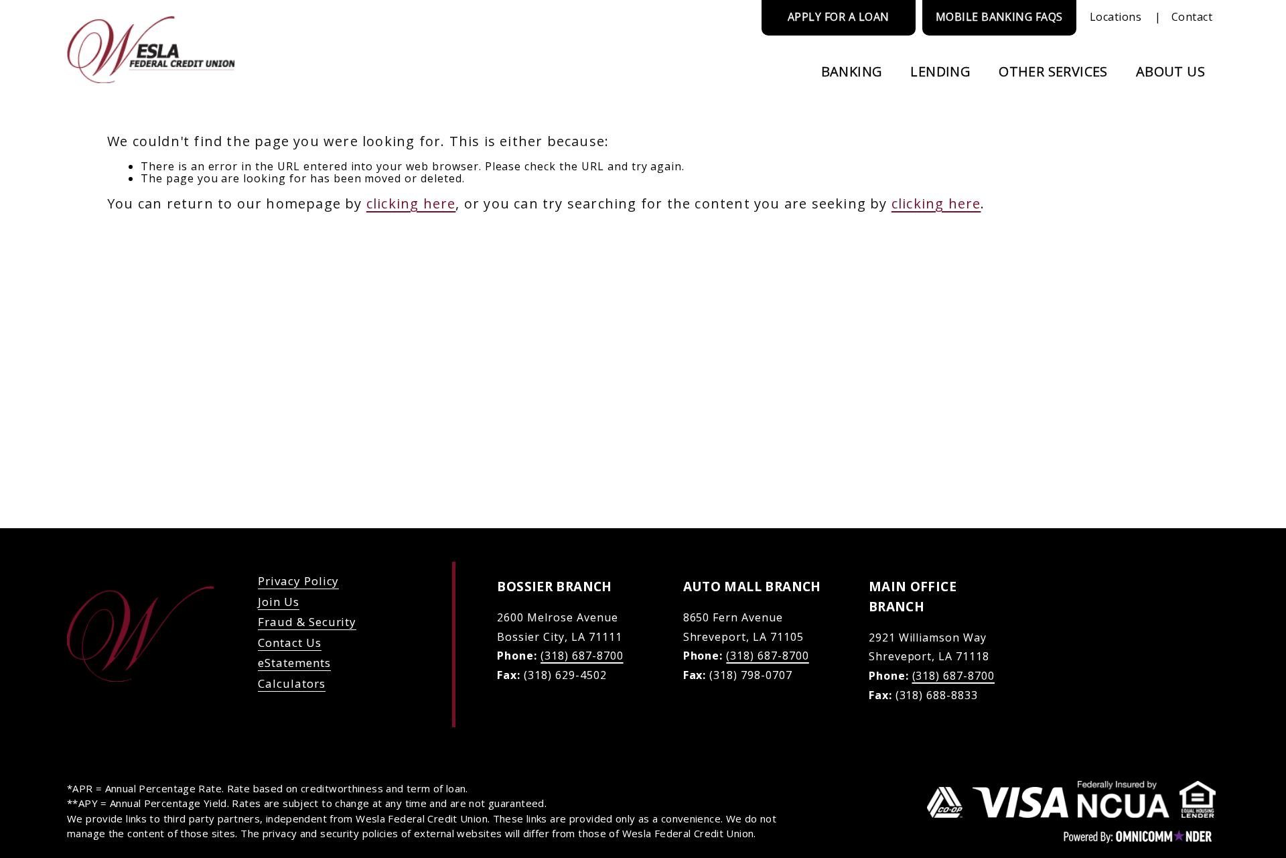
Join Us (278, 601)
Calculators (292, 683)
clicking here (411, 203)
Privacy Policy (298, 581)
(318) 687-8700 (582, 655)
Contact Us (290, 642)
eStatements (294, 662)
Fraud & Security (307, 621)
